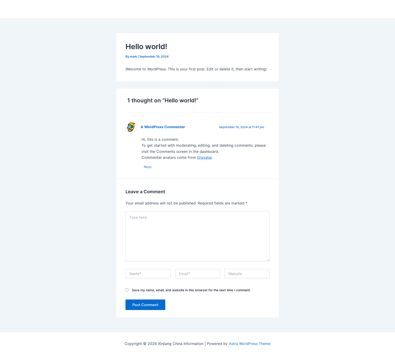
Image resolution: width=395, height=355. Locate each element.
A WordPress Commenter (163, 127)
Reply (148, 167)
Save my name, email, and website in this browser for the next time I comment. (191, 290)
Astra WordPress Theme (249, 343)
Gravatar (204, 157)
